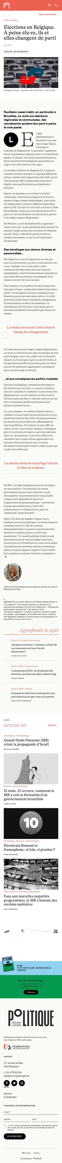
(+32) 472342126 (13, 1072)
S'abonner (31, 992)
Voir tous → (53, 725)
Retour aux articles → (48, 14)
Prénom (7, 1119)
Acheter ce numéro (31, 986)
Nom (34, 1119)
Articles (8, 1093)
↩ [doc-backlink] (32, 619)
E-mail (7, 1112)
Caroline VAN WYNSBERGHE (16, 51)
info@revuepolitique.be (16, 1076)
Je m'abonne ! (11, 1097)
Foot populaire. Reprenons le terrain (34, 968)
